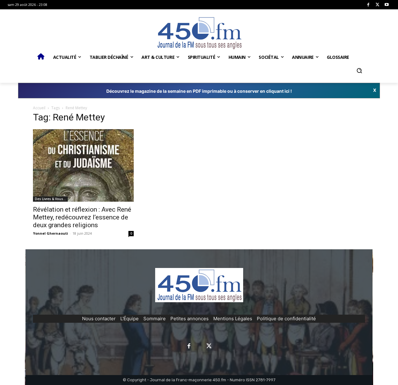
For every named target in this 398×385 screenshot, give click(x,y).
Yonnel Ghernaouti (50, 233)
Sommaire (154, 319)
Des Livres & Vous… (50, 199)
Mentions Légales (232, 319)
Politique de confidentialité (286, 319)
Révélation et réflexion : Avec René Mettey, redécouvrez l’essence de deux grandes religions (82, 217)
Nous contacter (99, 319)
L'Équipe (129, 319)
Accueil (39, 107)
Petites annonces (189, 319)
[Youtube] (387, 5)
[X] (378, 5)
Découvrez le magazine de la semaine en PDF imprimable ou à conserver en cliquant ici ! (199, 91)
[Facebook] (368, 5)
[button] (359, 71)
